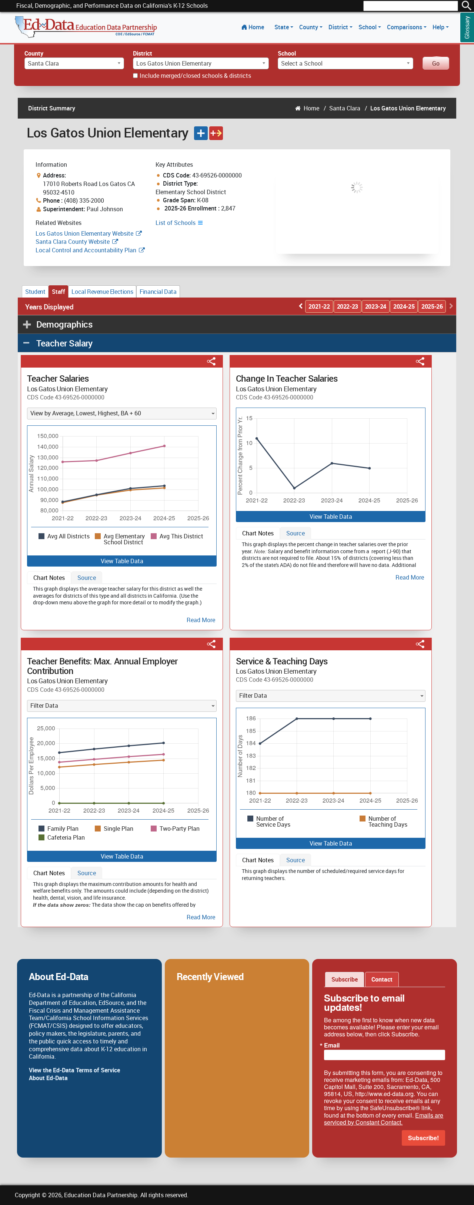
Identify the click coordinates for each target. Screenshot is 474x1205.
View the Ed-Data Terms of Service (74, 1070)
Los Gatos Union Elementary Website (84, 233)
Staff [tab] (58, 292)
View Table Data (122, 561)
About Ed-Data (48, 1078)
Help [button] (439, 27)
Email (332, 1045)
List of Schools (176, 223)
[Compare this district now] (216, 133)
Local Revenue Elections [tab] (102, 292)
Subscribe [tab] (344, 979)
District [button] (339, 27)
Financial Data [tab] (158, 292)
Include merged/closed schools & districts (195, 76)
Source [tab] (86, 578)
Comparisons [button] (405, 27)
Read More (201, 620)
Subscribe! (423, 1137)
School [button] (368, 27)
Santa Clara (344, 108)
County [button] (309, 27)
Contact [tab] (382, 979)
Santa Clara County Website (73, 242)
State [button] (282, 27)
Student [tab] (35, 292)
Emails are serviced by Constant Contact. (383, 1118)
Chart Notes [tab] (49, 578)
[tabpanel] (122, 603)
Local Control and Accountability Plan (86, 250)
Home (256, 27)
